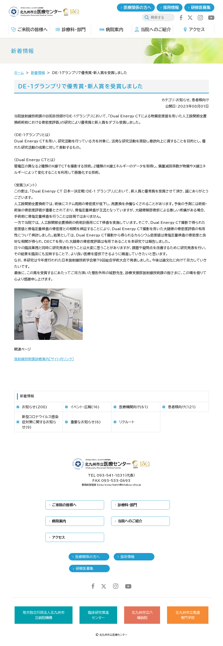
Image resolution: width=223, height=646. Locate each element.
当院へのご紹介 (156, 29)
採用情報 (171, 7)
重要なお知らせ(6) (86, 422)
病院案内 (114, 29)
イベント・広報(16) (85, 407)
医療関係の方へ (137, 7)
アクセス (197, 29)
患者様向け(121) (182, 407)
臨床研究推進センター (98, 615)
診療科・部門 (74, 29)
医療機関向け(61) (133, 407)
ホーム (19, 72)
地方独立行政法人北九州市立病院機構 (43, 615)
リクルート (126, 422)
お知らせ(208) (34, 407)
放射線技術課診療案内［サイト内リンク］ (44, 359)
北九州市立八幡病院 (142, 615)
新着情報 (38, 72)
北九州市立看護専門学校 (188, 615)
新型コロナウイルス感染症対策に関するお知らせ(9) (40, 422)
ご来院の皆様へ (32, 29)
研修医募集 (201, 7)
